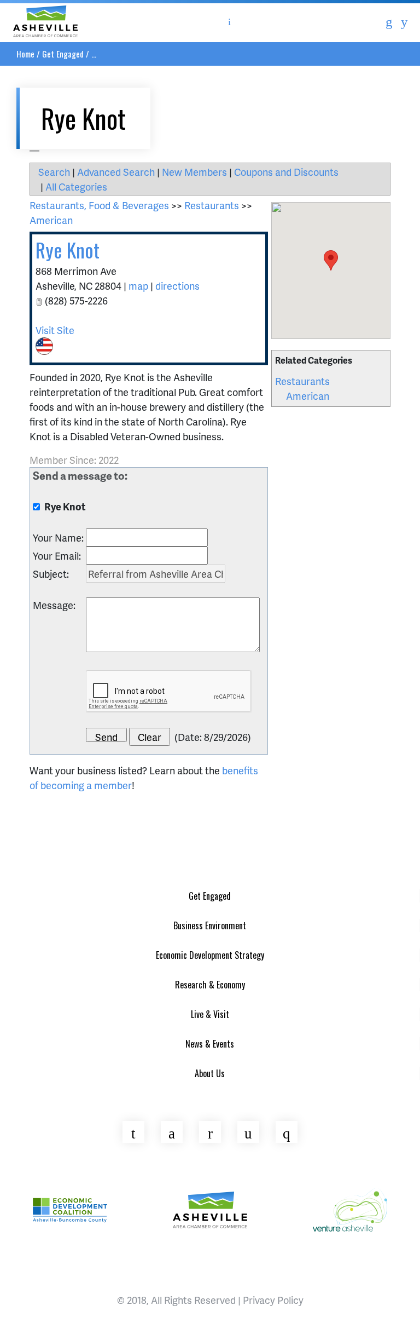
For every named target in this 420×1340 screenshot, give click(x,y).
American (307, 395)
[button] (330, 260)
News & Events (209, 1043)
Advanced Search (116, 172)
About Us (210, 1073)
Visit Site (55, 330)
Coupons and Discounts (286, 172)
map (138, 285)
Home (25, 54)
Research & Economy (210, 984)
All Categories (76, 186)
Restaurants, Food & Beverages (99, 205)
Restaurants (302, 381)
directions (177, 285)
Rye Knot (68, 249)
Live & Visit (210, 1014)
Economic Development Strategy (210, 955)
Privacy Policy (273, 1300)
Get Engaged (63, 54)
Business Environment (209, 925)
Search (54, 172)
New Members (194, 172)
